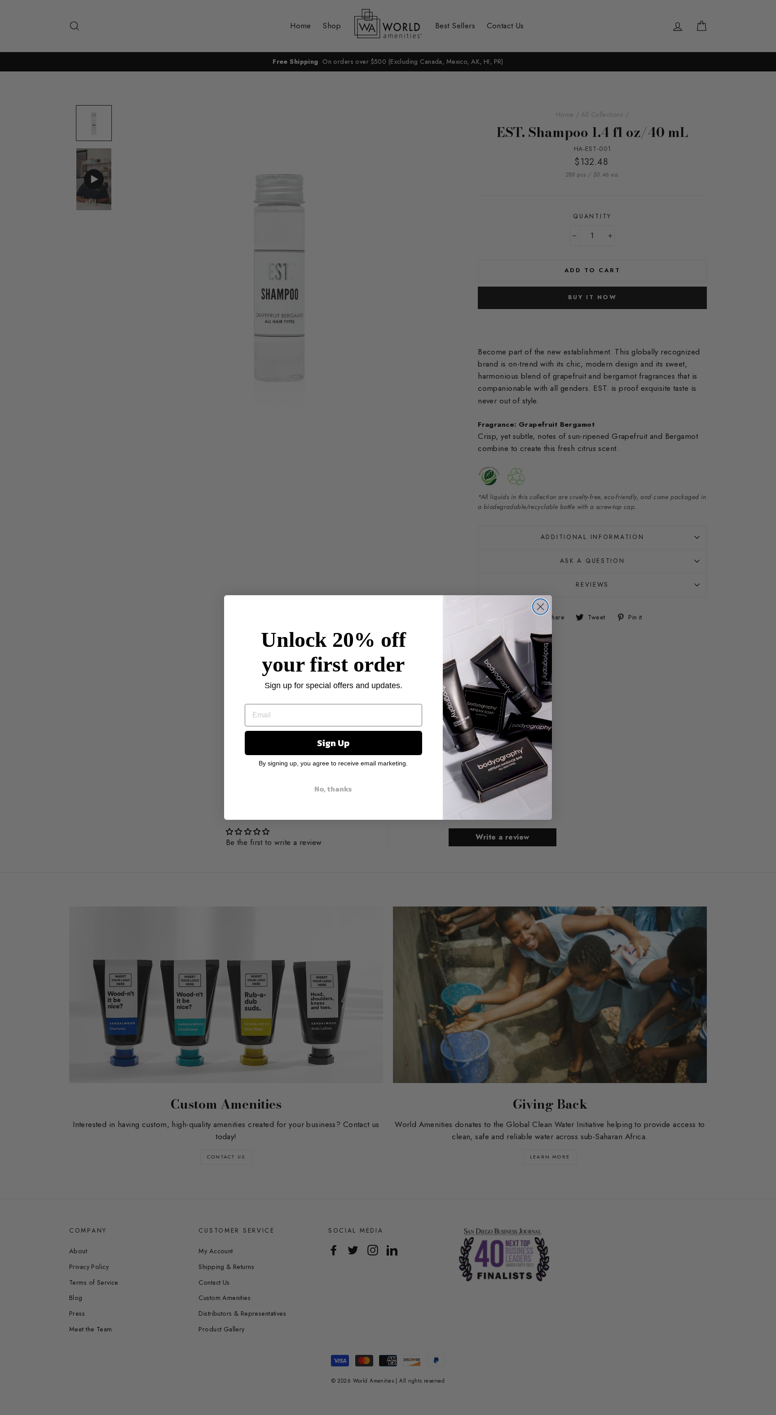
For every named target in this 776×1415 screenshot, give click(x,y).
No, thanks (333, 788)
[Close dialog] (540, 607)
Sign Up (333, 743)
